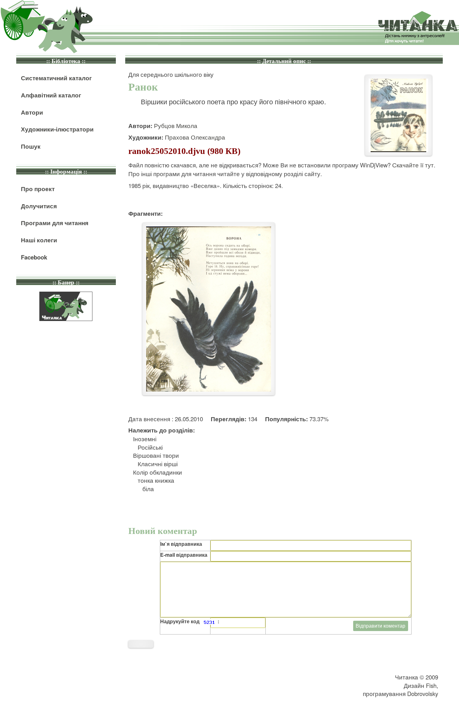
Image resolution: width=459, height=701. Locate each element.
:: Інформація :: (66, 171)
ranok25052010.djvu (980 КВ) (184, 151)
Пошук (31, 146)
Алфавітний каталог (51, 95)
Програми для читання (54, 223)
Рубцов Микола (175, 125)
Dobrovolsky (422, 693)
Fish (431, 685)
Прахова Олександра (195, 137)
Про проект (38, 189)
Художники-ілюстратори (57, 129)
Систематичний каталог (56, 78)
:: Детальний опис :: (284, 61)
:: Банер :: (66, 282)
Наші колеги (39, 240)
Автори (32, 112)
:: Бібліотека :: (66, 61)
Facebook (34, 257)
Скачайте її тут (413, 165)
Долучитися (39, 206)
